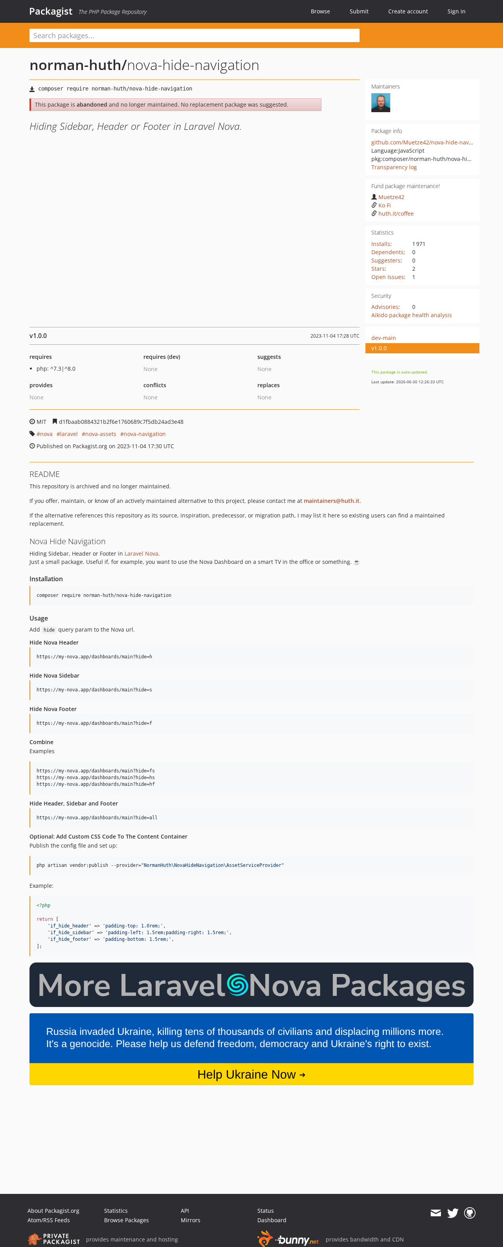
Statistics (116, 1210)
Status (265, 1210)
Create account (408, 11)
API (185, 1210)
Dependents (387, 252)
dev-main (383, 338)
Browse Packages (126, 1220)
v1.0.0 (379, 348)
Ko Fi (384, 205)
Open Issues (387, 277)
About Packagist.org (53, 1210)
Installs (380, 244)
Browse (320, 11)
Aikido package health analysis (411, 315)
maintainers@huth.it (332, 500)
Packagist (51, 11)
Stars (378, 268)
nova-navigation (145, 434)
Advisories (384, 306)
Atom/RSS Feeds (49, 1220)
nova (46, 434)
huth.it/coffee (396, 213)
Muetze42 (391, 197)
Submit (359, 11)
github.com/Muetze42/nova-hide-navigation (429, 142)
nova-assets (100, 434)
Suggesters (385, 260)
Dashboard (271, 1220)
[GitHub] (469, 1213)
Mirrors (190, 1220)
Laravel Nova (141, 553)
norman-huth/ (78, 64)
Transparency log (394, 167)
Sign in (457, 11)
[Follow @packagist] (453, 1213)
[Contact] (435, 1213)
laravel (69, 434)
